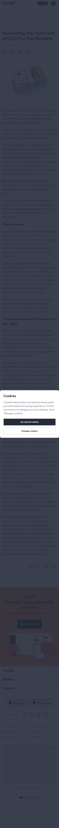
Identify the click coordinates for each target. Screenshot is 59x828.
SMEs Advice (8, 45)
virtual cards (29, 546)
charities (7, 161)
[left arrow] (5, 21)
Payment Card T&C (39, 726)
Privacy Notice (8, 737)
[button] (54, 3)
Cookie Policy (37, 737)
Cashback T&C (8, 731)
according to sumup (35, 279)
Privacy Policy (37, 731)
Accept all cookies (29, 422)
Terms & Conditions (10, 726)
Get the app (42, 3)
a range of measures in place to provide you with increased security (29, 371)
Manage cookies (29, 431)
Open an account (29, 623)
